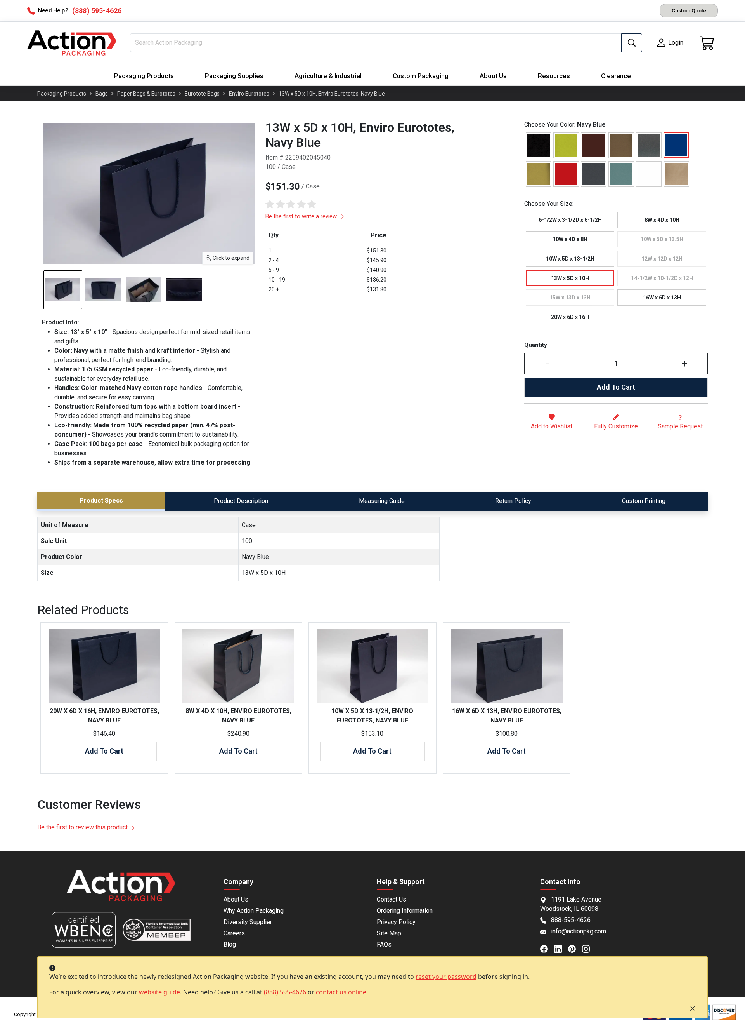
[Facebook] (547, 948)
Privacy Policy (396, 922)
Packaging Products (144, 76)
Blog (230, 944)
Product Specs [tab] (101, 500)
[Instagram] (589, 948)
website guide (159, 992)
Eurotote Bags (202, 94)
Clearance (616, 76)
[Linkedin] (561, 948)
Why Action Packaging (254, 910)
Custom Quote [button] (689, 10)
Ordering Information (405, 910)
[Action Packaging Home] (121, 891)
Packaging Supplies (234, 76)
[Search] (631, 42)
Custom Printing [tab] (643, 501)
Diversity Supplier (248, 922)
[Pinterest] (575, 948)
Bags (101, 94)
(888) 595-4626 (285, 992)
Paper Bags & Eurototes (146, 94)
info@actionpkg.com (578, 931)
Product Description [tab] (241, 501)
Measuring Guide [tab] (382, 501)
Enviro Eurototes (249, 94)
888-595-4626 (571, 920)
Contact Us (391, 899)
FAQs (384, 944)
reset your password (446, 976)
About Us (493, 76)
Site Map (389, 933)
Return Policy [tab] (513, 501)
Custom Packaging (421, 76)
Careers (234, 933)
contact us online (341, 992)
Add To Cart (616, 387)
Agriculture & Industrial (328, 76)
